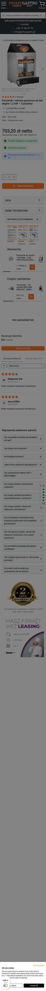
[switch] (5, 985)
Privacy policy (38, 965)
